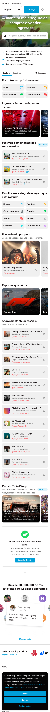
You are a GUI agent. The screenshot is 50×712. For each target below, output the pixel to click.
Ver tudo (43, 144)
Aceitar (25, 693)
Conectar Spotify (25, 560)
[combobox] (25, 35)
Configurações (25, 706)
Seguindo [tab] (17, 73)
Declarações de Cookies (14, 687)
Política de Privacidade (34, 684)
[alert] (25, 691)
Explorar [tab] (6, 73)
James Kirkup (49, 28)
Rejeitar (25, 700)
